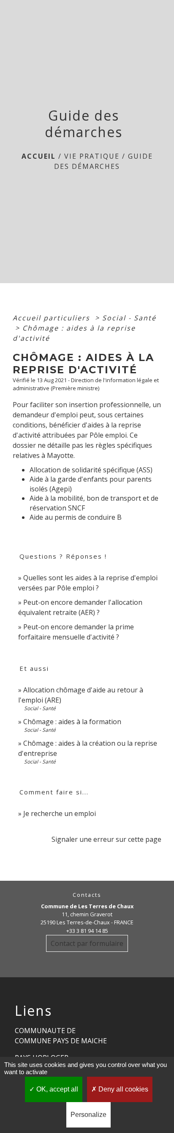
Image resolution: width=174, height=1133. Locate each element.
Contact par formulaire (87, 943)
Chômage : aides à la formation (72, 721)
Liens (33, 1011)
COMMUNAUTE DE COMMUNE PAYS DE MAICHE (61, 1035)
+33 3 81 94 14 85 (87, 931)
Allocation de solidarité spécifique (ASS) (91, 469)
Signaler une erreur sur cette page (106, 839)
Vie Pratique (92, 156)
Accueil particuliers (52, 318)
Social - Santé (129, 318)
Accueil (39, 156)
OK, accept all (56, 1089)
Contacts (87, 895)
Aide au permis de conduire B (76, 517)
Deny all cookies (122, 1089)
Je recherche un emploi (59, 813)
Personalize (88, 1114)
